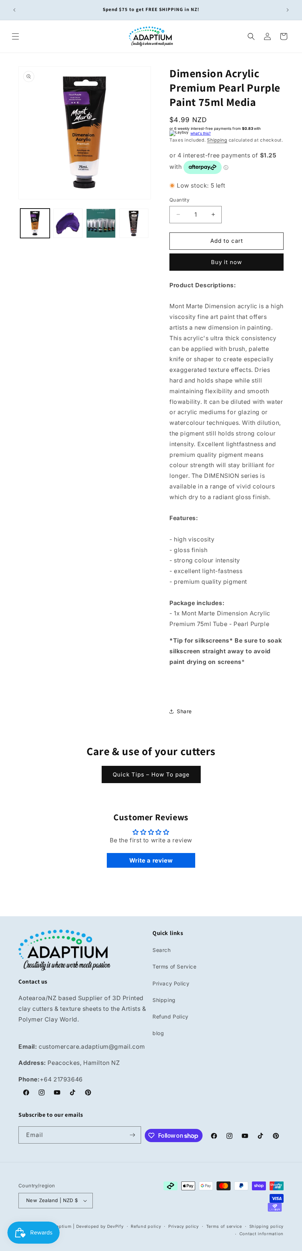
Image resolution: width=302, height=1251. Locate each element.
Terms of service (224, 1226)
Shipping (217, 140)
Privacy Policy (170, 983)
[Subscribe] (132, 1135)
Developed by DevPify (100, 1226)
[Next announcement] (288, 10)
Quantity (179, 200)
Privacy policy (183, 1226)
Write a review (151, 860)
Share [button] (184, 711)
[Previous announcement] (14, 10)
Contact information (261, 1233)
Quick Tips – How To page (151, 774)
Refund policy (146, 1226)
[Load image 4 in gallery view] (134, 223)
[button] (15, 36)
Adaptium (61, 1226)
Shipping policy (266, 1226)
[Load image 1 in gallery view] (35, 223)
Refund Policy (170, 1016)
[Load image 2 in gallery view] (68, 223)
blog (158, 1033)
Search (161, 950)
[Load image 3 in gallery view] (101, 223)
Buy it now (226, 262)
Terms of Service (174, 966)
